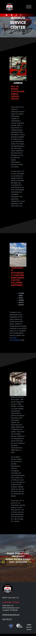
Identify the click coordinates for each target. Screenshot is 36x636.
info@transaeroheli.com (10, 615)
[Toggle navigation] (28, 7)
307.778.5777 (7, 619)
